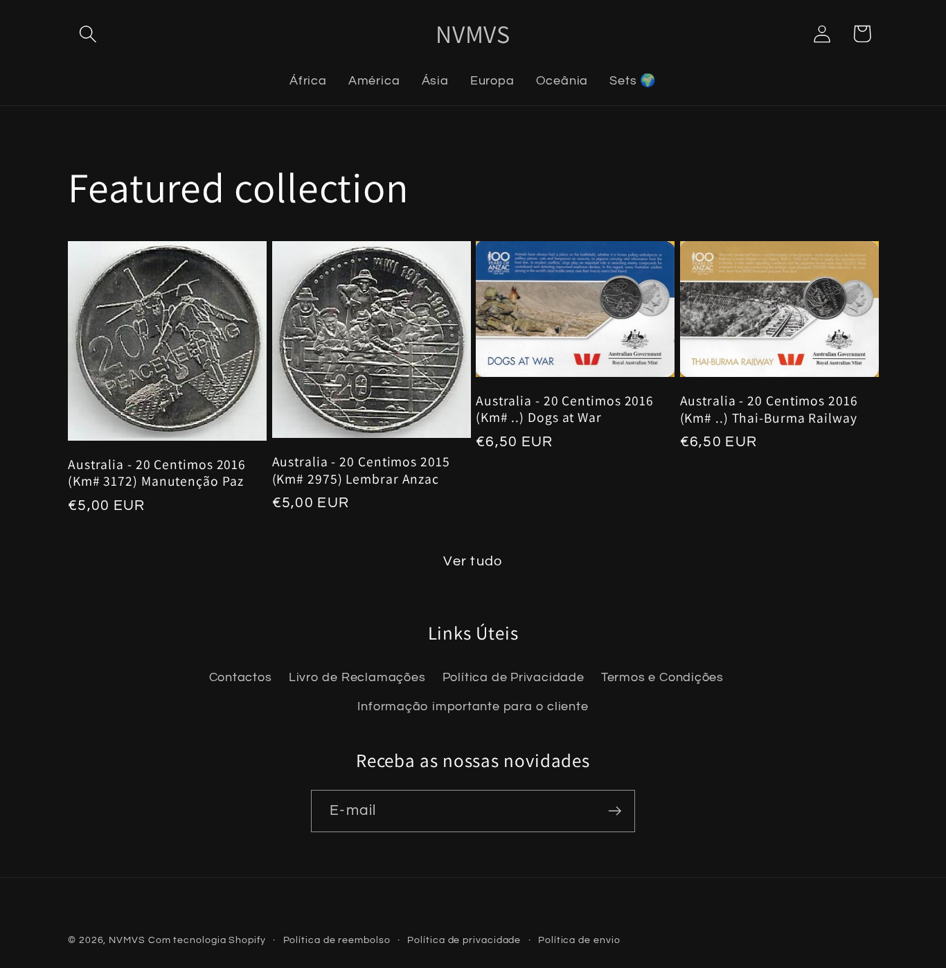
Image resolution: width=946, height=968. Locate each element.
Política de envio (579, 940)
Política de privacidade (464, 940)
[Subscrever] (614, 811)
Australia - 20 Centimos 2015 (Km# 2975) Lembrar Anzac (361, 470)
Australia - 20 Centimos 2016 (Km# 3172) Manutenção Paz (157, 473)
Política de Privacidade (513, 677)
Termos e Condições (662, 677)
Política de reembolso (337, 940)
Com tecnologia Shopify (207, 940)
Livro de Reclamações (357, 677)
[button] (87, 33)
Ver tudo (472, 561)
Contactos (240, 677)
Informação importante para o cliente (472, 706)
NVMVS (127, 940)
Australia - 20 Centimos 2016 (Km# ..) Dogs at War (565, 409)
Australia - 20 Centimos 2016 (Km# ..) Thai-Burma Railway (769, 409)
